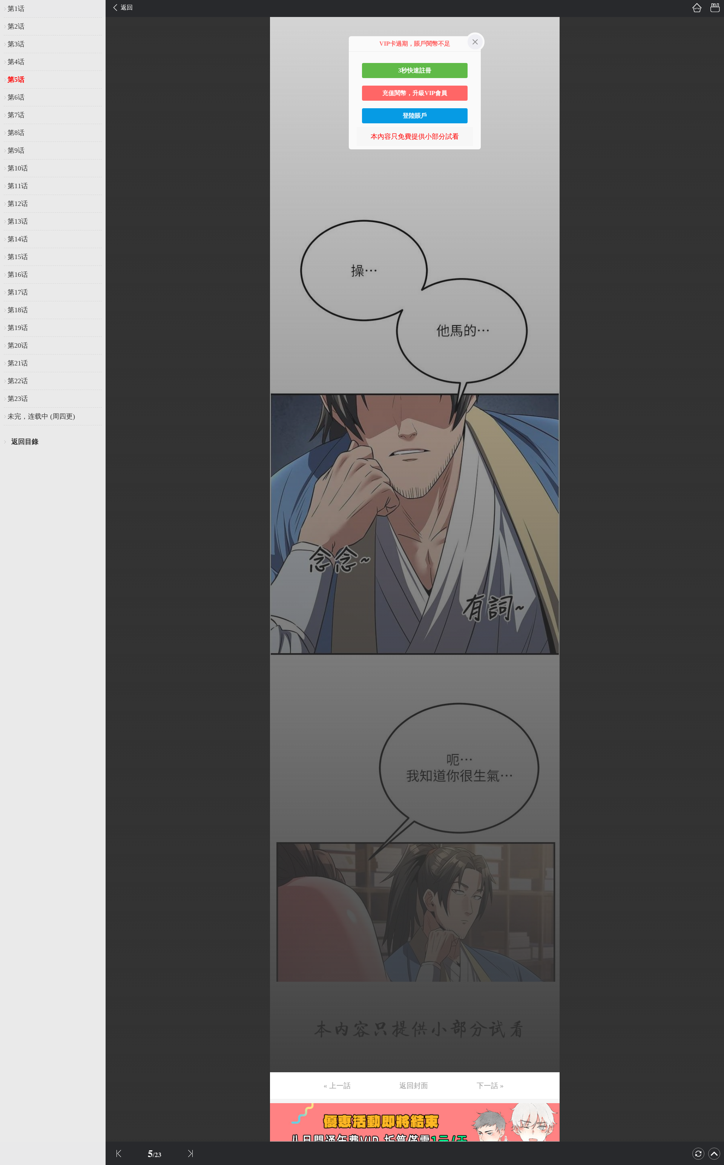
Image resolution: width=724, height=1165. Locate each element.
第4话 (16, 62)
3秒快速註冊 (414, 70)
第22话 (18, 381)
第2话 (16, 26)
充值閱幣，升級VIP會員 (414, 93)
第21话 (18, 363)
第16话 (18, 274)
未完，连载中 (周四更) (41, 416)
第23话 (18, 398)
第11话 (18, 186)
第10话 (18, 168)
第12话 (18, 203)
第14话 (18, 239)
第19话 (18, 328)
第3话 (16, 44)
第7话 (16, 115)
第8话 (16, 133)
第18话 (18, 310)
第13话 (18, 221)
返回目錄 (24, 441)
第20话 (18, 345)
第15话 (18, 257)
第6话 (16, 97)
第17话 (18, 292)
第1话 (16, 8)
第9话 (16, 150)
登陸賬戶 (415, 115)
